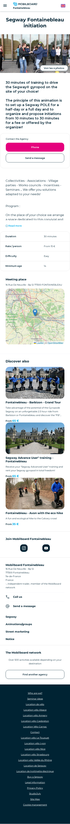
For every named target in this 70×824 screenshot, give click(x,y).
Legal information (35, 782)
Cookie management (35, 804)
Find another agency (35, 674)
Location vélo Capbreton (35, 721)
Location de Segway (35, 765)
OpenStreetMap (55, 342)
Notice (10, 639)
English (65, 5)
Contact (35, 732)
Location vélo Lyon (35, 743)
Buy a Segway (35, 776)
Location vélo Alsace (35, 709)
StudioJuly (35, 793)
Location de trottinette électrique (35, 771)
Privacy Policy (35, 788)
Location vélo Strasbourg (35, 754)
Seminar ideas (35, 698)
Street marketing (17, 631)
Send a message (35, 158)
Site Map (35, 799)
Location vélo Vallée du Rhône (35, 760)
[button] (35, 312)
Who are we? (35, 693)
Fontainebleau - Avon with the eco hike (34, 513)
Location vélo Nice (35, 749)
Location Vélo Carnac (35, 726)
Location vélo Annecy (35, 715)
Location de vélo (35, 704)
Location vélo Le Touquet (35, 737)
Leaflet (39, 342)
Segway (11, 616)
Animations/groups (19, 624)
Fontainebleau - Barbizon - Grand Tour (33, 402)
